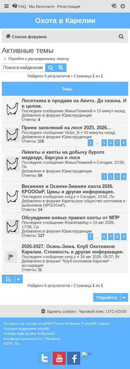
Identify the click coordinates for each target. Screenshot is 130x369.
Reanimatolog (76, 222)
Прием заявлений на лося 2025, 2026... (66, 127)
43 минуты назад (99, 132)
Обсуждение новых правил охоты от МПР (71, 217)
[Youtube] (59, 358)
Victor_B (72, 132)
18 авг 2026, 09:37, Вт (100, 257)
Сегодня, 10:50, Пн (97, 196)
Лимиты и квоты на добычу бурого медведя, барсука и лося (63, 154)
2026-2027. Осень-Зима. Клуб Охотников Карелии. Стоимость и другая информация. (73, 249)
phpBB (44, 323)
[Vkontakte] (44, 358)
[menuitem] (19, 6)
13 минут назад (111, 111)
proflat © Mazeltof (40, 334)
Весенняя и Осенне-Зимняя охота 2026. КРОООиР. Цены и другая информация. (68, 189)
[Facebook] (73, 358)
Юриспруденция (77, 115)
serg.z (70, 196)
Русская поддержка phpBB (26, 328)
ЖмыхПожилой (78, 111)
